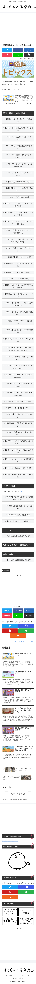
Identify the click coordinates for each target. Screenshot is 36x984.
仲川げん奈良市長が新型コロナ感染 (19, 536)
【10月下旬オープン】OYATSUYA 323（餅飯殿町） (18, 442)
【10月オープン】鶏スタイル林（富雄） (18, 401)
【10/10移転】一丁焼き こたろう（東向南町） (19, 415)
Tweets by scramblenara (10, 841)
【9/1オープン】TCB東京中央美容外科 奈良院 (18, 147)
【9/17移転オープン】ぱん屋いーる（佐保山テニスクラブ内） (19, 240)
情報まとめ (6, 570)
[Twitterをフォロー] (10, 626)
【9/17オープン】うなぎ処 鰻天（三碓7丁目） (19, 249)
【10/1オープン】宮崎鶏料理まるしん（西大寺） (19, 358)
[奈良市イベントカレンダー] (10, 911)
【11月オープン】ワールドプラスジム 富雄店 (19, 451)
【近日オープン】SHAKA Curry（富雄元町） (18, 120)
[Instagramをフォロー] (26, 626)
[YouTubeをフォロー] (10, 630)
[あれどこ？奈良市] (26, 911)
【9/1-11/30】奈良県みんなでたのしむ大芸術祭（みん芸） (19, 498)
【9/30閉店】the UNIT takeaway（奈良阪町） (18, 322)
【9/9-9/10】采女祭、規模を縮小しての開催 (18, 507)
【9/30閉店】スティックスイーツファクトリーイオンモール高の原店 (19, 349)
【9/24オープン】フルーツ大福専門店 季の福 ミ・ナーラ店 (19, 286)
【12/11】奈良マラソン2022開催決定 (18, 521)
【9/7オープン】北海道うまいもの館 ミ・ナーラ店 (18, 156)
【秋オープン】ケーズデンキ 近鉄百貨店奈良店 (19, 460)
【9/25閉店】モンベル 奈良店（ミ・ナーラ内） (19, 295)
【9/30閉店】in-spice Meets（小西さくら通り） (18, 340)
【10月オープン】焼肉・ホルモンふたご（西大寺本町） (18, 376)
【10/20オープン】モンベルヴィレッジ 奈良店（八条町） (19, 367)
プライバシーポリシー (18, 978)
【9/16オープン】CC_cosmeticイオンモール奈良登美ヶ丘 (19, 231)
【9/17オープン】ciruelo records (18, 197)
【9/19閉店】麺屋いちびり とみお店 (19, 257)
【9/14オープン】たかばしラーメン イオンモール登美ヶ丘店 (19, 222)
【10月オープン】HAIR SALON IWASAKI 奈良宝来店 (18, 394)
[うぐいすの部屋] (10, 921)
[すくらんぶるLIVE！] (26, 921)
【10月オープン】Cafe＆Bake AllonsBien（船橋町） (18, 385)
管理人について (26, 975)
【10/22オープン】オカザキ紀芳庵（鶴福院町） (18, 433)
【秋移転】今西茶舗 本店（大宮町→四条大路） (19, 476)
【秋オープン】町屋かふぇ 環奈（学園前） (19, 468)
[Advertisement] (18, 27)
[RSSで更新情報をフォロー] (18, 635)
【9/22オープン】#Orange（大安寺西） (19, 272)
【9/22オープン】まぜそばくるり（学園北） (18, 265)
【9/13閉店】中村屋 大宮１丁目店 (18, 182)
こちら (22, 491)
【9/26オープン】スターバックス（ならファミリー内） (19, 304)
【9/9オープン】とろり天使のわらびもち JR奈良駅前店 (18, 165)
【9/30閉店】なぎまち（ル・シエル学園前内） (19, 331)
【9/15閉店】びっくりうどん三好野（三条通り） (19, 189)
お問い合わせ (10, 975)
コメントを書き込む (18, 794)
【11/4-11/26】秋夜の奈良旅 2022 (19, 515)
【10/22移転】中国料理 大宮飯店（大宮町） (19, 424)
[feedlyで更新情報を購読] (26, 630)
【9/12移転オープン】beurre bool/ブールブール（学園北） (19, 214)
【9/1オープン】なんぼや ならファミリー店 (18, 138)
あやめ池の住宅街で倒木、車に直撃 (19, 560)
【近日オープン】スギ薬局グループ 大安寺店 (19, 129)
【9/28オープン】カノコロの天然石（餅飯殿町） (19, 313)
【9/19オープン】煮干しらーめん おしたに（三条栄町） (19, 205)
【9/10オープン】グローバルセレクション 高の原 (19, 174)
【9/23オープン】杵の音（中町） (19, 278)
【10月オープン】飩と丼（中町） (19, 408)
